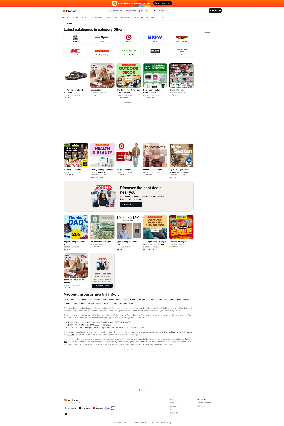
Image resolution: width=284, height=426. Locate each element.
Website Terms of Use (140, 423)
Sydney (165, 332)
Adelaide (70, 334)
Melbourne (173, 332)
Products (154, 17)
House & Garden (97, 17)
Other (136, 17)
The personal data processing (161, 423)
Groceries (74, 17)
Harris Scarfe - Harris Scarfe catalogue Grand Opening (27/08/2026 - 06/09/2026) (101, 322)
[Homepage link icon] (139, 390)
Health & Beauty (126, 17)
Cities (162, 17)
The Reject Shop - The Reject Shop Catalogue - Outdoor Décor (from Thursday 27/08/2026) (106, 327)
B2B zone (201, 406)
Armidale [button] (160, 10)
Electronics (84, 17)
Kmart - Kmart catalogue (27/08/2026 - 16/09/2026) (89, 325)
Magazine (144, 17)
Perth (181, 332)
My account (216, 10)
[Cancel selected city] (166, 11)
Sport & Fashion (111, 17)
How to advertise (204, 403)
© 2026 (120, 423)
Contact (173, 406)
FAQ (172, 403)
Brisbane (188, 332)
